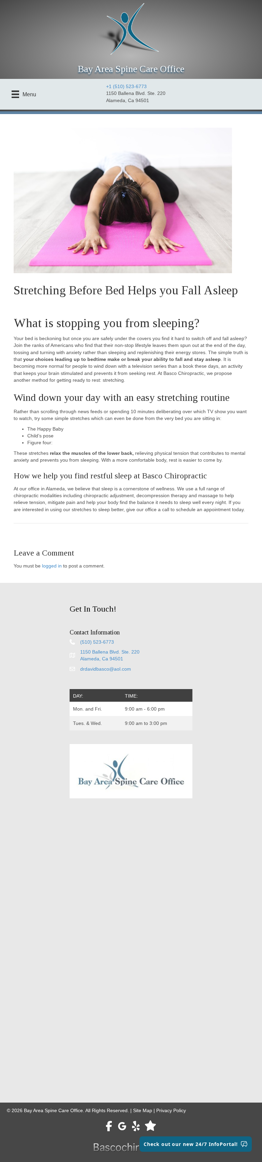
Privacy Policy (171, 1110)
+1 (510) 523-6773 (126, 86)
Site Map (142, 1110)
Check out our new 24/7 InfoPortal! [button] (191, 1144)
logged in (52, 566)
